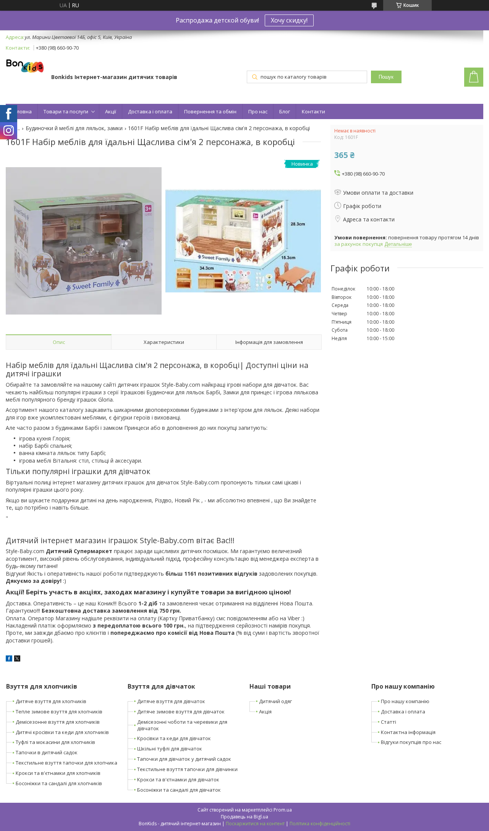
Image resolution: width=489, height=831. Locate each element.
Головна (21, 111)
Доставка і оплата (150, 111)
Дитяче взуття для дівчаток (171, 701)
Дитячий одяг (275, 701)
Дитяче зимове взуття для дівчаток (181, 711)
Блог (284, 111)
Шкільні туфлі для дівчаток (169, 748)
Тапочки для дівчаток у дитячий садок (184, 758)
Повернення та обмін (210, 111)
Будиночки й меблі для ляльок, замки (74, 128)
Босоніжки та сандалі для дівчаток (179, 789)
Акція (265, 711)
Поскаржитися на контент (255, 823)
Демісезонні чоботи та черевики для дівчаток (182, 725)
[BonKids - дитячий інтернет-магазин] (25, 66)
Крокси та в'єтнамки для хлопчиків (58, 773)
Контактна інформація (408, 732)
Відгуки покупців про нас (411, 742)
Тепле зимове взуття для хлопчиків (59, 711)
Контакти (313, 111)
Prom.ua (283, 810)
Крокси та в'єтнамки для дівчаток (178, 779)
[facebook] (9, 659)
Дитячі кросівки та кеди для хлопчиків (62, 732)
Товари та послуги (66, 111)
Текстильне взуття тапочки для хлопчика (66, 762)
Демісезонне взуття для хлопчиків (58, 721)
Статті (388, 721)
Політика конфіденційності (320, 823)
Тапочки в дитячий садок (47, 752)
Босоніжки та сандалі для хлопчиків (59, 783)
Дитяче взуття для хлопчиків (51, 701)
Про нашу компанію (405, 701)
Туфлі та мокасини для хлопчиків (55, 742)
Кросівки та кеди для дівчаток (174, 738)
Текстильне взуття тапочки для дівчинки (187, 769)
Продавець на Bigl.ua (244, 816)
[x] (17, 659)
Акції (110, 111)
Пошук (386, 77)
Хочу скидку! (289, 20)
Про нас (257, 111)
